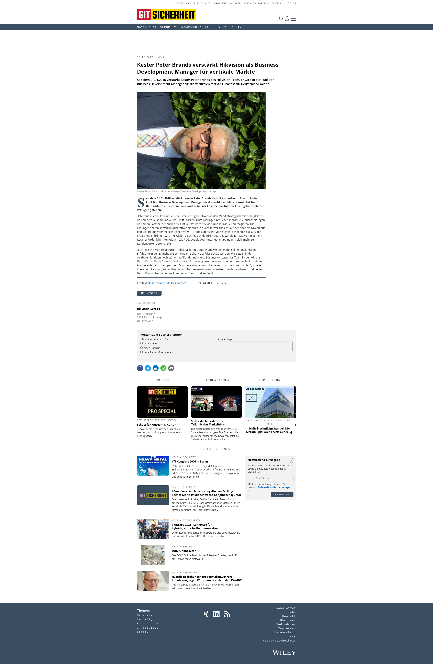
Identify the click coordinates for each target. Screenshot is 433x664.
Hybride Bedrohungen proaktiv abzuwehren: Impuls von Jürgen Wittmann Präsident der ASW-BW (207, 578)
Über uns (288, 620)
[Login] (287, 18)
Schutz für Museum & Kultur (156, 424)
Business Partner (256, 3)
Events (276, 3)
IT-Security (215, 27)
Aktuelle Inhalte (198, 3)
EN (294, 3)
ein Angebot (150, 343)
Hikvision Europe (148, 309)
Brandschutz (190, 27)
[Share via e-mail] (171, 368)
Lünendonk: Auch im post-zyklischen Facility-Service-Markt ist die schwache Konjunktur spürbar (206, 493)
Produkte (220, 3)
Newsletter (286, 608)
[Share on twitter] (148, 368)
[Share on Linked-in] (156, 368)
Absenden (282, 494)
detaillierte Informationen (158, 352)
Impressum (287, 628)
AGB (293, 636)
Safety (236, 27)
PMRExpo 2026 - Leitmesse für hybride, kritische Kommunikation (195, 526)
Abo (293, 612)
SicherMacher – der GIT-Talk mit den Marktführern (209, 422)
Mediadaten (286, 624)
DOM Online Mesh (184, 551)
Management (147, 27)
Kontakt (289, 616)
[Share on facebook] (140, 368)
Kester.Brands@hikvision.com (167, 283)
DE (289, 3)
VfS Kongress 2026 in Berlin (190, 461)
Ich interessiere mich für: (154, 339)
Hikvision (149, 293)
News (180, 3)
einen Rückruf (152, 348)
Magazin (235, 3)
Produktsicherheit (279, 640)
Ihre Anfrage (225, 339)
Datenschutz (285, 632)
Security (168, 27)
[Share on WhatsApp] (163, 368)
